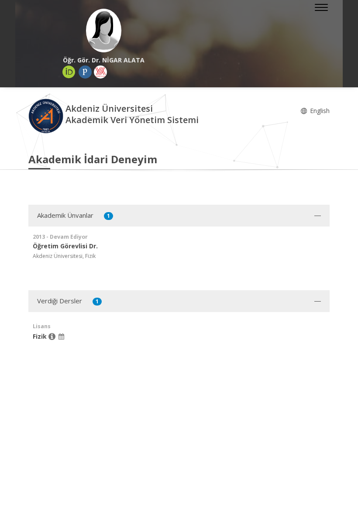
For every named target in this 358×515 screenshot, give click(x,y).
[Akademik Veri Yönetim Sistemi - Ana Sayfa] (46, 115)
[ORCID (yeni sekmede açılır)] (69, 72)
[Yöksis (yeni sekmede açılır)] (100, 72)
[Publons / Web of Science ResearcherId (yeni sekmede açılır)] (85, 72)
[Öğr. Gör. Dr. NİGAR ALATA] (103, 30)
